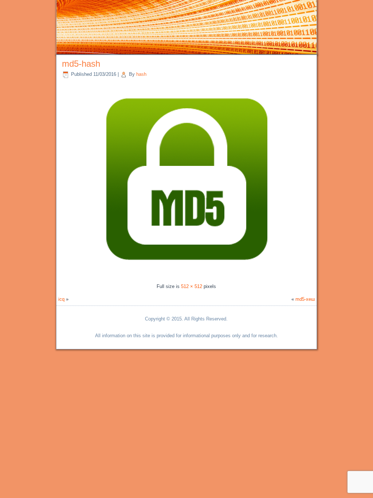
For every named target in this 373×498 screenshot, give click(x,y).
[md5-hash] (186, 273)
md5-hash (81, 64)
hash (141, 74)
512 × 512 (191, 286)
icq (61, 299)
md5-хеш (305, 299)
